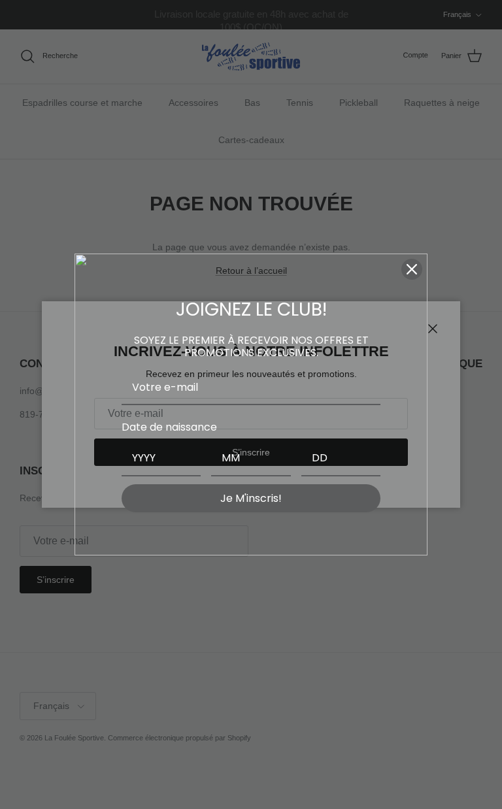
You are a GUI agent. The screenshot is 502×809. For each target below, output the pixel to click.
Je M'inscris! (251, 498)
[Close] (411, 269)
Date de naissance (169, 427)
